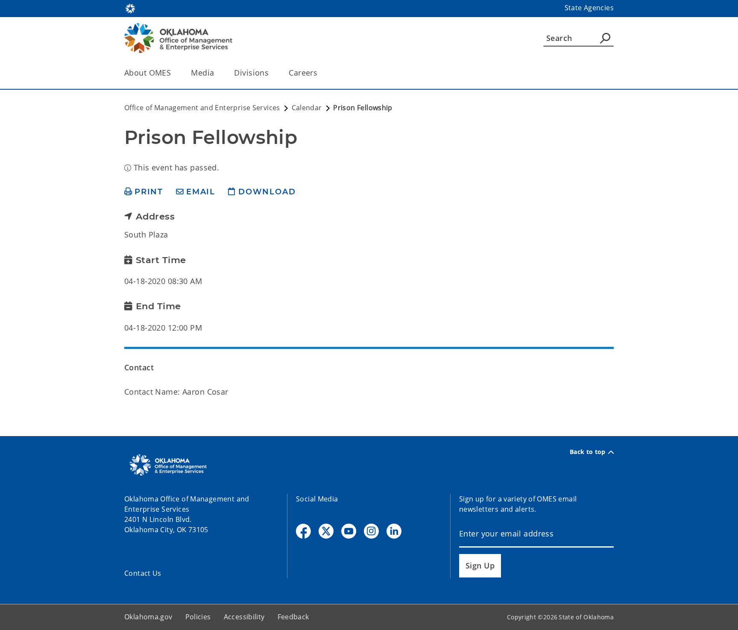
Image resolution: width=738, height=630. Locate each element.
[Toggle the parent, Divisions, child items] (271, 73)
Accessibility (244, 616)
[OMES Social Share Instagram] (371, 531)
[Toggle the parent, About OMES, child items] (173, 73)
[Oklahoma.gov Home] (130, 7)
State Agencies (589, 7)
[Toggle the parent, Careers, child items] (320, 73)
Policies (198, 616)
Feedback (293, 616)
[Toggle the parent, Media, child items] (217, 73)
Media (202, 72)
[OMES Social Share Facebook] (303, 531)
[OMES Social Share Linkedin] (394, 531)
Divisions (251, 72)
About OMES (147, 72)
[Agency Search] (605, 38)
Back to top (588, 452)
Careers (303, 72)
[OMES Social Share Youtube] (348, 531)
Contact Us (142, 573)
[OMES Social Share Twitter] (326, 531)
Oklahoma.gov (148, 616)
